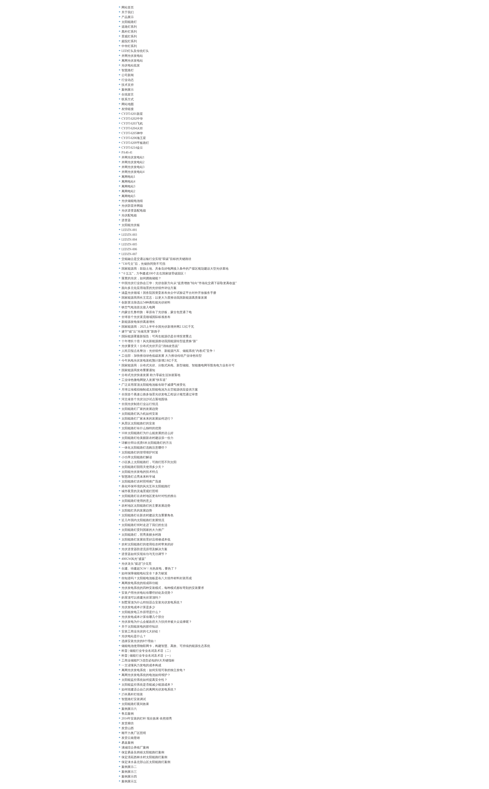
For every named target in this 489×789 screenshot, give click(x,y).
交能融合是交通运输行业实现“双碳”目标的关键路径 (156, 259)
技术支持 (127, 85)
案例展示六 (129, 709)
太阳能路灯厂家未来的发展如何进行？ (147, 418)
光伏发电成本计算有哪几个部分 (142, 617)
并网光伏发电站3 (132, 167)
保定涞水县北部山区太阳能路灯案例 (145, 762)
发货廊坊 (127, 723)
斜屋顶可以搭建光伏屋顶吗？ (141, 597)
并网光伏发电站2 (132, 162)
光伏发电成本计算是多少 (138, 607)
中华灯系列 (129, 46)
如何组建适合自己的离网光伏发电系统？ (148, 689)
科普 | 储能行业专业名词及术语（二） (146, 651)
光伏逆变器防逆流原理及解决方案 (144, 549)
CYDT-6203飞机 (132, 123)
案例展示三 (129, 771)
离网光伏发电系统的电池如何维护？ (145, 675)
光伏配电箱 (129, 215)
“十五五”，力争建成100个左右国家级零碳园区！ (154, 273)
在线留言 (127, 94)
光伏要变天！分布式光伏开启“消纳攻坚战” (150, 346)
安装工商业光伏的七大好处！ (141, 631)
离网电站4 (128, 181)
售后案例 (127, 713)
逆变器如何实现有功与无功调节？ (144, 554)
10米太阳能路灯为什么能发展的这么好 (147, 433)
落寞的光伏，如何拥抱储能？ (141, 278)
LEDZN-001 (129, 230)
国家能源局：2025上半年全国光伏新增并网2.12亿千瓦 (157, 326)
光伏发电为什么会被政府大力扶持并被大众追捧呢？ (156, 622)
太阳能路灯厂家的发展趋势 (139, 409)
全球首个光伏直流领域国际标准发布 (145, 317)
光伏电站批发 (130, 65)
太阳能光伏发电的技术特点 (139, 472)
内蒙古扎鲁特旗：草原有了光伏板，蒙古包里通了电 (156, 312)
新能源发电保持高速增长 (138, 322)
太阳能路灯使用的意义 (136, 501)
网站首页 (127, 7)
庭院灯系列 (129, 41)
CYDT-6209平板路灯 (135, 143)
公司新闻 (127, 75)
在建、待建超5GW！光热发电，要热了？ (149, 568)
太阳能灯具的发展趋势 (136, 510)
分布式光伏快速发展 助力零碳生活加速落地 (150, 375)
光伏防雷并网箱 (132, 205)
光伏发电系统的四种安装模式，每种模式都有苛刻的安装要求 (162, 588)
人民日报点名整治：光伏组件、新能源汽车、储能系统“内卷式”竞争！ (168, 351)
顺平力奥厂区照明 (133, 733)
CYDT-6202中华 (132, 118)
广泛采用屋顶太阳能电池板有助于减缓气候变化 (153, 384)
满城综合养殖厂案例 (135, 747)
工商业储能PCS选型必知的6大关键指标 (147, 660)
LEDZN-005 (129, 244)
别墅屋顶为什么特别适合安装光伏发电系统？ (152, 602)
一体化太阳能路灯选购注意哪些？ (144, 447)
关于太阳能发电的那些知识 (139, 626)
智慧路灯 (127, 70)
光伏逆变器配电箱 (133, 210)
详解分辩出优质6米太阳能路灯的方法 (146, 443)
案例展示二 (129, 767)
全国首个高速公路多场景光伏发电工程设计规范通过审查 (159, 394)
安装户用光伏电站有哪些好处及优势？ (147, 592)
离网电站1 (128, 176)
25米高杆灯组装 (132, 694)
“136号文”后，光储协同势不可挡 (143, 264)
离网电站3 (128, 186)
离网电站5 (128, 196)
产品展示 (127, 17)
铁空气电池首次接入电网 (138, 307)
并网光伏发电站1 (132, 157)
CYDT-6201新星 (132, 114)
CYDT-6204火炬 (132, 128)
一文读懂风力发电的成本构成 (141, 665)
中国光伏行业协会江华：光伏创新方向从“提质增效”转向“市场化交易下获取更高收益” (179, 283)
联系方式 (127, 99)
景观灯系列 (129, 36)
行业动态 (127, 80)
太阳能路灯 (129, 22)
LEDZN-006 (129, 249)
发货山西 (127, 728)
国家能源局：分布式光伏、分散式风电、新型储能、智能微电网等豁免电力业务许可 (178, 365)
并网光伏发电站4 (132, 172)
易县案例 (127, 742)
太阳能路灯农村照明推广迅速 (141, 481)
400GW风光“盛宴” (133, 559)
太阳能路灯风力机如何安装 (139, 414)
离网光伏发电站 (132, 60)
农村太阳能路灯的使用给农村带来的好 (147, 544)
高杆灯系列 (129, 31)
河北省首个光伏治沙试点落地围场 (144, 399)
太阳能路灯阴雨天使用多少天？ (142, 467)
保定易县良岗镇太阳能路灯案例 (142, 752)
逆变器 (126, 220)
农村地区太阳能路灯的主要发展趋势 (145, 505)
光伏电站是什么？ (133, 636)
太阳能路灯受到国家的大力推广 (142, 530)
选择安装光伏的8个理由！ (139, 641)
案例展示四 (129, 776)
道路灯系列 (129, 27)
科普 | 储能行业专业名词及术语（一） (146, 655)
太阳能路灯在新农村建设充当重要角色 (147, 515)
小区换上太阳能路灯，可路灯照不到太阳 (148, 462)
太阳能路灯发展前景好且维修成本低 (145, 539)
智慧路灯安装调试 (133, 699)
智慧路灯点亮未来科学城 (138, 476)
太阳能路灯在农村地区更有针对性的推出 (148, 496)
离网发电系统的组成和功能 (139, 583)
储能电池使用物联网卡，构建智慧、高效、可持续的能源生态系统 (165, 646)
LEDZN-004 (129, 239)
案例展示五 (129, 781)
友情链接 (127, 109)
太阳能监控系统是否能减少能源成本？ (147, 684)
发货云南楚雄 (130, 738)
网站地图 (127, 104)
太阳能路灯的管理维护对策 (139, 452)
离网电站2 (128, 191)
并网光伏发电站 (132, 56)
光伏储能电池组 (132, 201)
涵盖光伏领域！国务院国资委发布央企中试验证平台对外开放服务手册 (168, 293)
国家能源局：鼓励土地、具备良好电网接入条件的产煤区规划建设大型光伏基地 (174, 268)
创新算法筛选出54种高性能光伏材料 (145, 302)
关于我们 (127, 12)
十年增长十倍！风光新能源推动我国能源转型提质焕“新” (159, 341)
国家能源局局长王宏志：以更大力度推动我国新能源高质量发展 (164, 297)
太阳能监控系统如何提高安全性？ (144, 680)
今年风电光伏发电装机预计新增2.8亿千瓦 (149, 360)
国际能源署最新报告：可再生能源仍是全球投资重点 (156, 336)
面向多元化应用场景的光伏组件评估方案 (148, 288)
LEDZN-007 (129, 254)
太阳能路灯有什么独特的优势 (141, 428)
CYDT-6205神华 (132, 133)
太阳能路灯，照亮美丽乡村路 (141, 534)
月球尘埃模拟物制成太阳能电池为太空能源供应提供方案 (159, 389)
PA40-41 (126, 152)
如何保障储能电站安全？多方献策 (144, 573)
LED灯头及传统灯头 (135, 51)
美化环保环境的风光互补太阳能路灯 (145, 486)
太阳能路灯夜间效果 (135, 704)
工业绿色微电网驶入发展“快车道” (144, 380)
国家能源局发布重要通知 (138, 370)
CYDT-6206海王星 (133, 138)
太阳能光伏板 (130, 225)
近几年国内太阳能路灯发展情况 (142, 520)
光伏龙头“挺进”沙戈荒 (136, 563)
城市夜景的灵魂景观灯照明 (139, 491)
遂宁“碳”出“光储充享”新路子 (140, 331)
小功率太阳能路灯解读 (136, 457)
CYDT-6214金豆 (132, 147)
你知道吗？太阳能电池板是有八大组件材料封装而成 (156, 578)
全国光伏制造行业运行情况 (139, 404)
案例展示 (127, 89)
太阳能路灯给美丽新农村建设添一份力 (147, 438)
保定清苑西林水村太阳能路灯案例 (144, 757)
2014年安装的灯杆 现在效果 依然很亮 (146, 718)
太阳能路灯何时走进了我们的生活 (144, 525)
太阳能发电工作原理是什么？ (141, 612)
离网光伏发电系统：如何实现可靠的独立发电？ (153, 670)
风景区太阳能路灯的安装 (138, 423)
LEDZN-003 (129, 235)
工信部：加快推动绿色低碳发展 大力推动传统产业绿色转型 (161, 355)
